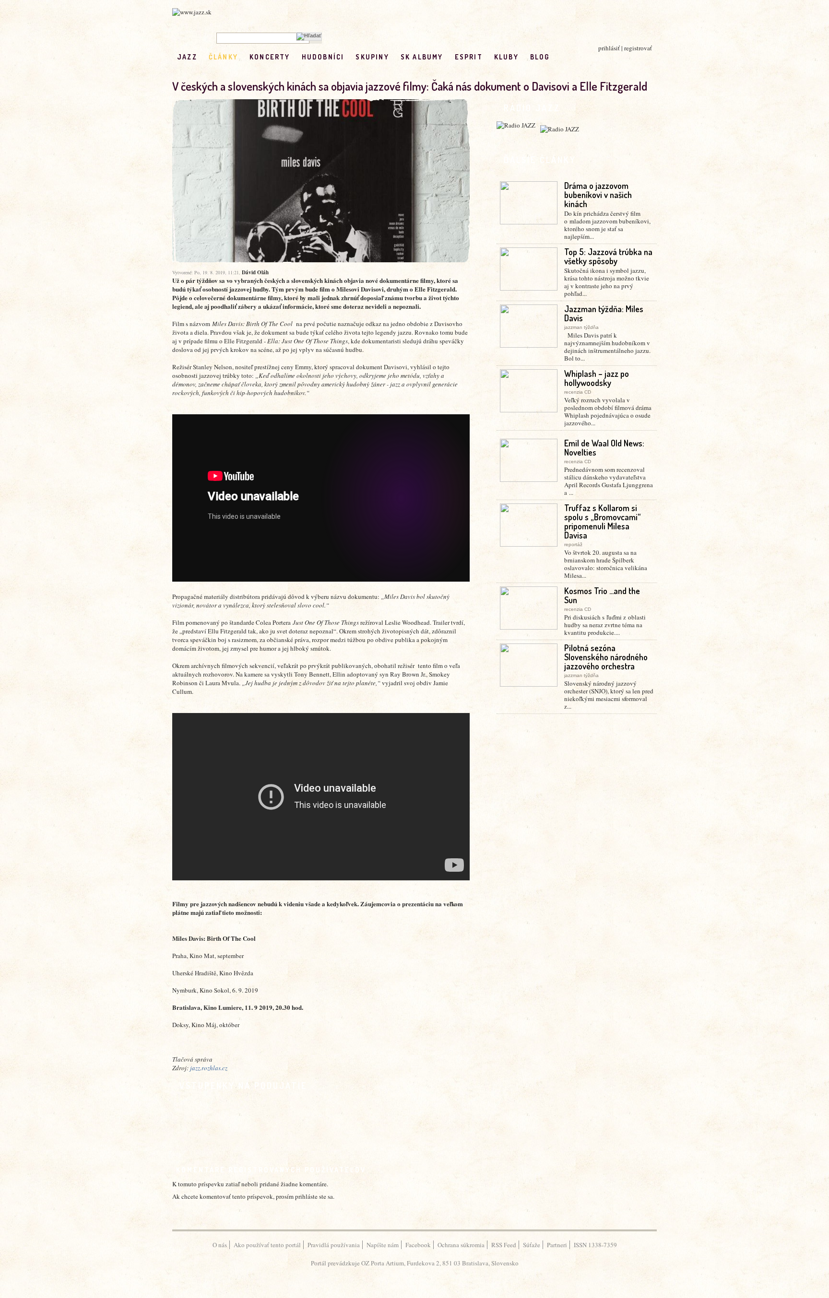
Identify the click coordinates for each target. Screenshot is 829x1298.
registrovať (638, 48)
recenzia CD (577, 392)
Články (223, 57)
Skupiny (372, 57)
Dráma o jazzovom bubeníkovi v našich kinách (598, 194)
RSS (581, 57)
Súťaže (531, 1244)
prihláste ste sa (314, 1196)
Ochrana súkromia (461, 1244)
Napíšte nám (383, 1244)
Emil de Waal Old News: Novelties (604, 447)
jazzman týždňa (581, 327)
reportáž (573, 544)
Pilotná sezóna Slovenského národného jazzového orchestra (606, 657)
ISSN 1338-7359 (595, 1244)
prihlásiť (609, 48)
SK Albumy (422, 57)
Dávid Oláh (255, 272)
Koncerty (269, 57)
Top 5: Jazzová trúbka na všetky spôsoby (608, 256)
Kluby (506, 57)
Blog (540, 57)
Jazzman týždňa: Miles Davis (603, 313)
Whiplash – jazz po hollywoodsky (596, 378)
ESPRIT (469, 57)
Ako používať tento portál (267, 1244)
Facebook (418, 1244)
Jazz (187, 57)
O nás (220, 1244)
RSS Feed (503, 1244)
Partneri (557, 1244)
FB (561, 57)
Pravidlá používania (334, 1244)
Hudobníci (323, 57)
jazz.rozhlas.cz (208, 1068)
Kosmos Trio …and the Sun (602, 595)
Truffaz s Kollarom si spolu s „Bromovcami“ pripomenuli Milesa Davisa (602, 521)
